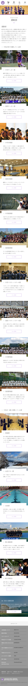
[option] (14, 10)
